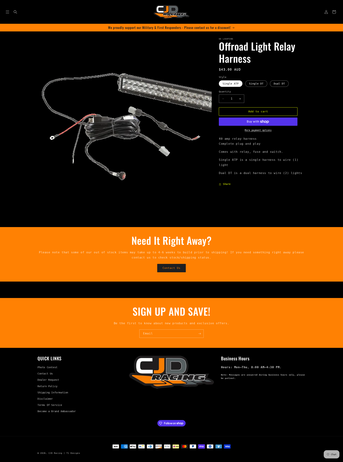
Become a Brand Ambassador (57, 411)
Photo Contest (48, 367)
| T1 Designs (72, 453)
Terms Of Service (50, 405)
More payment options (258, 130)
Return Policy (48, 386)
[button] (7, 12)
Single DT (256, 83)
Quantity (225, 91)
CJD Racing (55, 453)
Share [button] (227, 184)
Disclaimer (45, 398)
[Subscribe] (199, 333)
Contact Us (171, 268)
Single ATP (231, 83)
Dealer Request (48, 379)
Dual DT (279, 83)
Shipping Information (53, 392)
